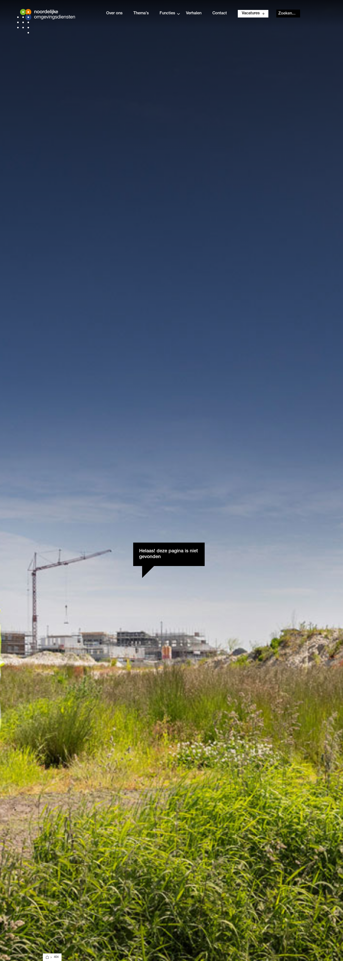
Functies (167, 13)
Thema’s (141, 13)
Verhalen (193, 13)
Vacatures (251, 13)
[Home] (47, 957)
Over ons (114, 13)
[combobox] (288, 13)
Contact (219, 13)
